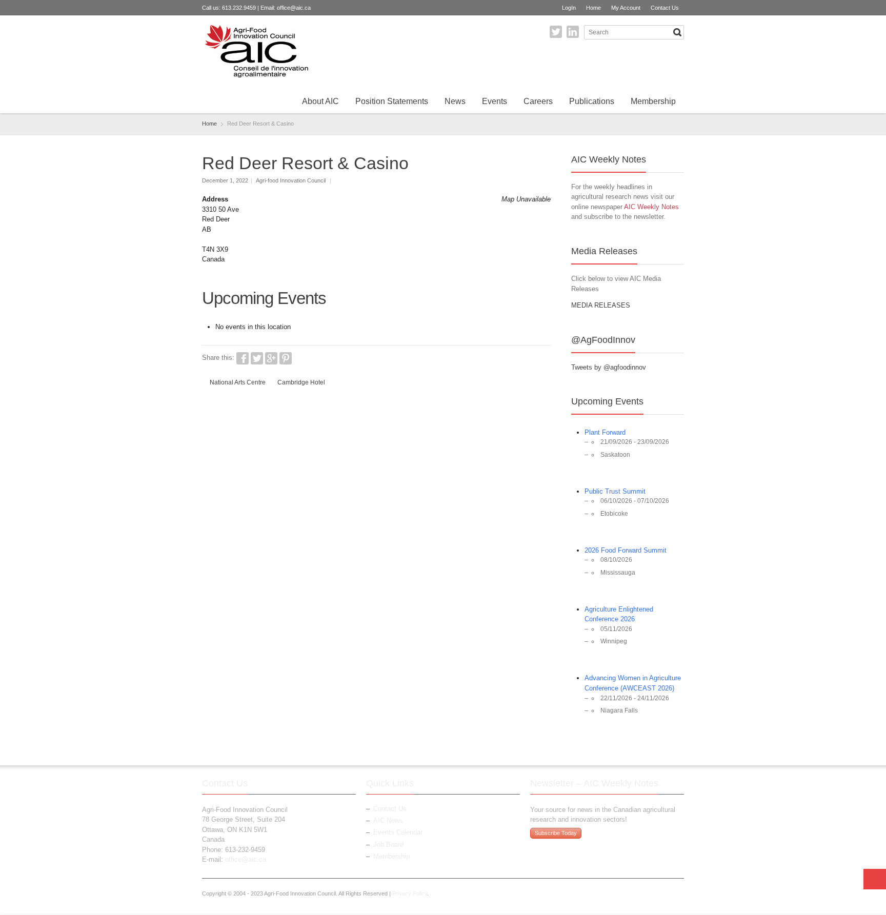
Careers (538, 101)
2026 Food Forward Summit (626, 550)
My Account (625, 8)
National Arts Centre (238, 382)
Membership (653, 101)
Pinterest (285, 358)
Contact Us (665, 8)
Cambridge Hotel (301, 382)
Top (874, 879)
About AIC (320, 101)
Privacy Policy (409, 893)
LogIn (569, 8)
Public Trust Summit (615, 491)
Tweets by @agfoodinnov (608, 367)
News (455, 101)
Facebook (242, 358)
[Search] (677, 32)
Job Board (388, 844)
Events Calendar (397, 832)
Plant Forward (605, 432)
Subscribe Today (556, 833)
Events (494, 101)
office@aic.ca (294, 8)
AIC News (388, 820)
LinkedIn (573, 32)
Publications (591, 101)
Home (593, 8)
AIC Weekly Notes (651, 207)
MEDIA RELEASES (600, 305)
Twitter (556, 32)
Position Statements (391, 101)
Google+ (271, 358)
